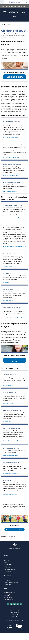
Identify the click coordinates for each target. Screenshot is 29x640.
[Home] (14, 2)
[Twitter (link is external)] (11, 604)
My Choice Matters (8, 597)
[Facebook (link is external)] (8, 604)
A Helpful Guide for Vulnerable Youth (11, 317)
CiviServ (19, 620)
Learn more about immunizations (10, 473)
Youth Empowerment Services (10, 217)
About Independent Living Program (11, 164)
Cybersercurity (13, 610)
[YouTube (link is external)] (18, 604)
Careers (5, 558)
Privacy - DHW (14, 614)
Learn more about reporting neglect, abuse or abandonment (14, 76)
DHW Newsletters (8, 564)
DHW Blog (6, 562)
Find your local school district (14, 529)
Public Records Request (9, 569)
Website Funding (8, 571)
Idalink (5, 595)
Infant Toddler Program (8, 392)
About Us (6, 555)
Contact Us (6, 560)
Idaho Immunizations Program (10, 462)
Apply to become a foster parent (11, 121)
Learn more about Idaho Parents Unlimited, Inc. (13, 246)
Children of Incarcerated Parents (11, 448)
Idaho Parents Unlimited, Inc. (10, 225)
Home (2, 6)
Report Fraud (7, 580)
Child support (6, 480)
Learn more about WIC (8, 421)
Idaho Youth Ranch (7, 289)
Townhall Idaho (7, 599)
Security (13, 616)
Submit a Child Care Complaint (11, 582)
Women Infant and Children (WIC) (11, 410)
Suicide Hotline (7, 584)
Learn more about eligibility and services (14, 360)
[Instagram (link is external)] (21, 604)
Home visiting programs (8, 374)
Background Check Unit (9, 592)
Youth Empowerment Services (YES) (11, 205)
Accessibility (14, 609)
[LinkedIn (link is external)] (14, 604)
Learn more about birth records (10, 510)
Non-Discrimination (8, 567)
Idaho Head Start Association (9, 440)
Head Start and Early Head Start (11, 428)
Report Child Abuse (8, 579)
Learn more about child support (10, 494)
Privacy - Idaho (13, 612)
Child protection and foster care (11, 182)
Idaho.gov (6, 594)
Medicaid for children (8, 253)
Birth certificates (7, 502)
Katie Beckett (6, 273)
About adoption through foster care (12, 144)
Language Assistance (9, 566)
